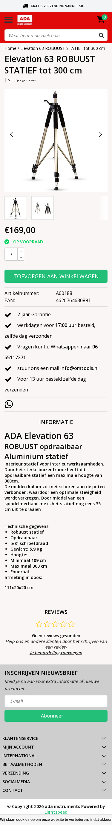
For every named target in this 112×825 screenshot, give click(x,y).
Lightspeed (56, 812)
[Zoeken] (101, 35)
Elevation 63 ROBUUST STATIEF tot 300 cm (62, 48)
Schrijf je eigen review (22, 80)
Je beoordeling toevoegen (56, 652)
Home (10, 48)
